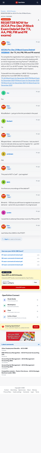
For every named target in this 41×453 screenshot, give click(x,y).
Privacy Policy (7, 392)
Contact (6, 390)
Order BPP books (20, 287)
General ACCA (6, 19)
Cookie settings (17, 392)
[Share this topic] (38, 19)
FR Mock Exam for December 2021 (27, 80)
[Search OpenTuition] (37, 2)
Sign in (6, 239)
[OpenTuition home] (20, 2)
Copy (35, 282)
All (38, 344)
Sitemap (34, 390)
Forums (3, 11)
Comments (26, 392)
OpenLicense (22, 390)
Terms (37, 392)
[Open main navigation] (4, 2)
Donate (36, 327)
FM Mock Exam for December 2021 (13, 83)
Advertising (13, 390)
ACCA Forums (11, 11)
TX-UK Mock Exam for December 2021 (14, 78)
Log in (32, 392)
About (29, 390)
